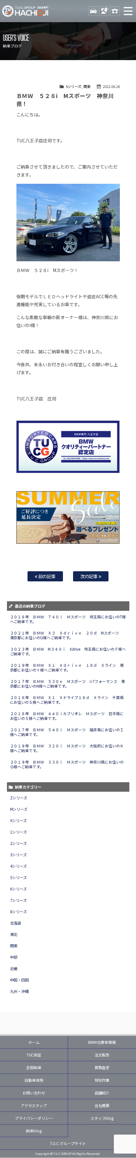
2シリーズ (18, 843)
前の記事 (46, 576)
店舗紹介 (102, 1092)
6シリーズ (18, 888)
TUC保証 (34, 1054)
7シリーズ (18, 900)
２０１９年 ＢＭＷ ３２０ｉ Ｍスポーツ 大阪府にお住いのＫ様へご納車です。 (67, 748)
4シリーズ (18, 866)
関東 (86, 86)
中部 (14, 957)
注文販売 (102, 1054)
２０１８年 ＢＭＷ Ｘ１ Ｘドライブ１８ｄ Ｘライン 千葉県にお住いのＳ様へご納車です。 (67, 700)
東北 (14, 934)
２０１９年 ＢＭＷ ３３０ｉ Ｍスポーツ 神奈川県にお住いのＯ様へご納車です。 (67, 764)
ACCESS (104, 11)
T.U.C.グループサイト (68, 1143)
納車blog (34, 1130)
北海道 (16, 923)
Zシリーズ (19, 797)
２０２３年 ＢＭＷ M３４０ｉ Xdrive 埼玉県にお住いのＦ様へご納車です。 (68, 651)
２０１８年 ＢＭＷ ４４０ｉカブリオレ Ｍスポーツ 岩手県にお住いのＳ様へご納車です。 (67, 716)
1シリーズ (18, 831)
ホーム (34, 1042)
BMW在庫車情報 (102, 1042)
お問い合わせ (33, 1092)
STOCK (93, 11)
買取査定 (102, 1067)
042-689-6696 (115, 11)
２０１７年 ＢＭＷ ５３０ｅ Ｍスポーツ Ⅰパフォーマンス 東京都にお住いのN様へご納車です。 (67, 683)
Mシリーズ (19, 809)
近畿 (14, 968)
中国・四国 (19, 979)
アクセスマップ (34, 1105)
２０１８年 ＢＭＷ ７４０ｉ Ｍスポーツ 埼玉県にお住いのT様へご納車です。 (68, 619)
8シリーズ (18, 911)
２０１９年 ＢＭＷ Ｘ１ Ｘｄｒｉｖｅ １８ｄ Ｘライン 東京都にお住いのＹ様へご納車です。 (67, 667)
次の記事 (89, 576)
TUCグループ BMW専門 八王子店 (25, 11)
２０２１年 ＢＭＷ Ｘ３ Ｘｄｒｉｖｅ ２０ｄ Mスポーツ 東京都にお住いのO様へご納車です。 (66, 635)
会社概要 (102, 1105)
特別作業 (102, 1080)
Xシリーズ (18, 820)
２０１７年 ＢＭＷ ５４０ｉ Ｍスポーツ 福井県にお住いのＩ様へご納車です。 (67, 732)
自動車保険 (33, 1080)
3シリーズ (18, 854)
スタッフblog (102, 1118)
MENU (128, 11)
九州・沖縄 (19, 991)
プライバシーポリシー (34, 1118)
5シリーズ (73, 86)
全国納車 (33, 1067)
